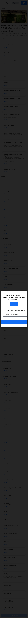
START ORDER (13, 321)
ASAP (7, 314)
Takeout (14, 304)
